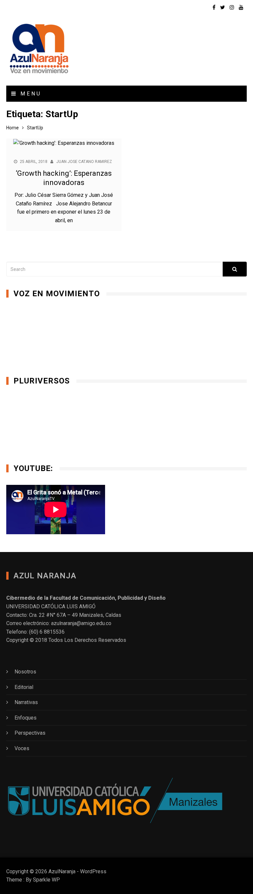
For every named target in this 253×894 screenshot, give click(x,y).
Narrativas (26, 702)
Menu (29, 94)
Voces (21, 748)
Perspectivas (29, 733)
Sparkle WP (46, 880)
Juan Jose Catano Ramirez (84, 161)
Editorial (23, 687)
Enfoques (25, 718)
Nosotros (25, 672)
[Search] (235, 269)
